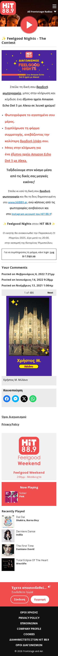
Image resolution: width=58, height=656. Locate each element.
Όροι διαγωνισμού (14, 417)
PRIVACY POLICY (29, 618)
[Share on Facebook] (6, 398)
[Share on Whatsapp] (32, 398)
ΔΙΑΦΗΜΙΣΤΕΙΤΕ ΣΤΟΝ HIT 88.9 (29, 639)
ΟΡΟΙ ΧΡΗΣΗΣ (29, 612)
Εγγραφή (40, 599)
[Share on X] (24, 398)
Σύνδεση (19, 599)
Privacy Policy (10, 424)
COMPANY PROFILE (29, 629)
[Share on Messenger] (15, 398)
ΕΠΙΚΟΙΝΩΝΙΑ (29, 623)
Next (48, 292)
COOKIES (29, 634)
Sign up (31, 256)
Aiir (41, 651)
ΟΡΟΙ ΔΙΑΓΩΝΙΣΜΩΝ (29, 645)
